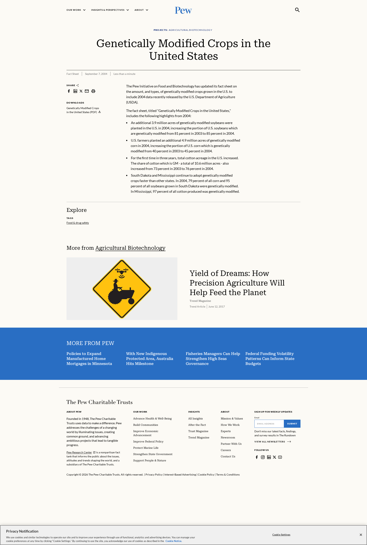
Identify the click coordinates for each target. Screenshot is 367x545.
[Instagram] (263, 457)
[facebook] (69, 91)
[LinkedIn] (269, 457)
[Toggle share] (288, 81)
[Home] (99, 402)
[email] (86, 91)
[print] (93, 91)
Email (257, 418)
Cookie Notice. (174, 541)
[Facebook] (256, 457)
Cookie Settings (281, 534)
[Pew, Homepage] (183, 10)
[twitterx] (81, 91)
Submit (292, 423)
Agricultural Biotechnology (130, 248)
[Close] (361, 535)
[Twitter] (274, 457)
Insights (194, 411)
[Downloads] (297, 81)
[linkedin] (75, 91)
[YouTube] (280, 457)
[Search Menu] (297, 10)
